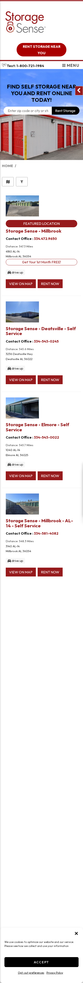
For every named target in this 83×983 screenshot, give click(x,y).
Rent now (50, 283)
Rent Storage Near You (41, 49)
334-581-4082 (46, 533)
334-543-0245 (46, 341)
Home (7, 166)
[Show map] (8, 181)
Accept (41, 962)
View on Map (21, 283)
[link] (41, 145)
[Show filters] (22, 181)
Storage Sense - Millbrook (33, 231)
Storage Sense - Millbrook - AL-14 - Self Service (39, 523)
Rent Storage (65, 110)
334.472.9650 (45, 238)
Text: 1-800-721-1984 (25, 66)
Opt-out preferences (31, 972)
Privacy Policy (54, 972)
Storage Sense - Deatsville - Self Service (41, 331)
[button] (76, 933)
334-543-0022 (46, 437)
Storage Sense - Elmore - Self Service (37, 427)
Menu (72, 65)
